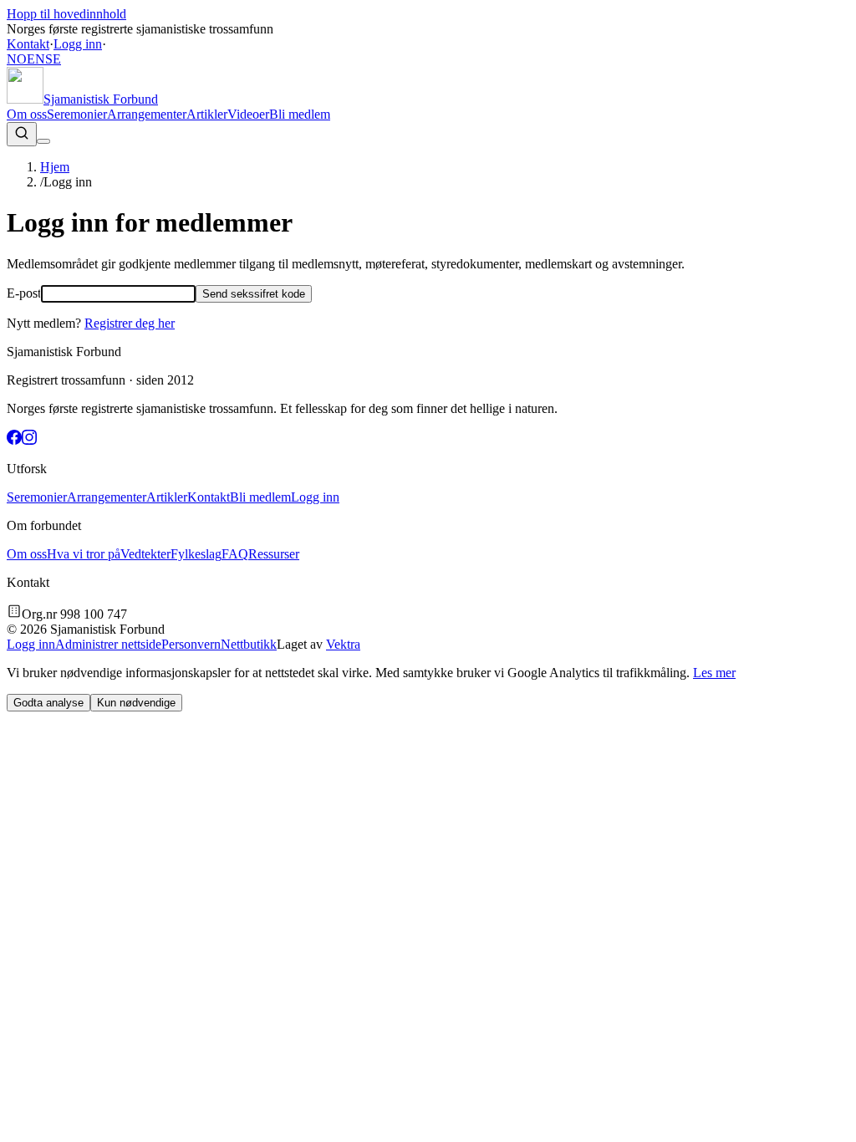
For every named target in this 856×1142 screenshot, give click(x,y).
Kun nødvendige (136, 702)
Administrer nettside (108, 644)
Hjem (54, 167)
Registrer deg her (129, 323)
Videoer (248, 114)
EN (36, 59)
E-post (24, 293)
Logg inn (78, 44)
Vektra (343, 644)
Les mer (714, 672)
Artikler (206, 114)
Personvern (191, 644)
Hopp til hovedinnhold (66, 14)
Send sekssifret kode (253, 294)
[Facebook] (14, 440)
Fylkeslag (196, 554)
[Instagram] (29, 440)
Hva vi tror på (83, 554)
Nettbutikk (249, 644)
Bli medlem (299, 114)
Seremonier (77, 114)
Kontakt (28, 44)
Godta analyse (48, 702)
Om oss (27, 114)
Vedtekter (145, 554)
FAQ (235, 554)
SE (53, 59)
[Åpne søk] (22, 134)
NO (17, 59)
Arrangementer (146, 114)
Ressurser (273, 554)
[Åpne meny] (43, 141)
